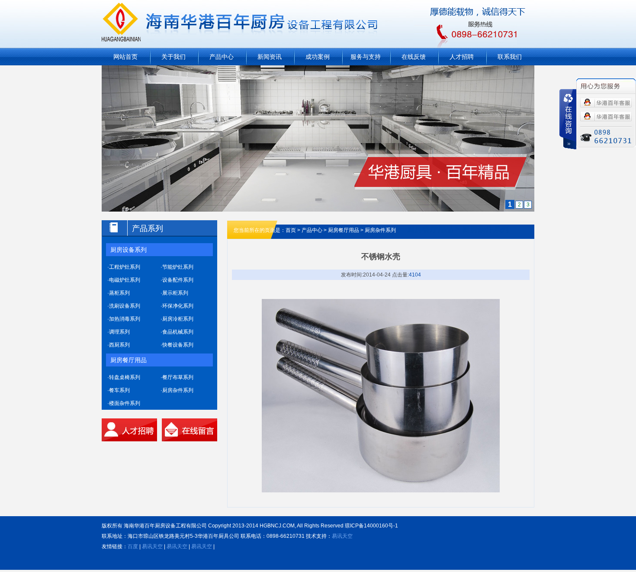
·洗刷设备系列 (123, 306)
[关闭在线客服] (567, 119)
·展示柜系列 (174, 293)
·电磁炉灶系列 (123, 280)
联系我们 (510, 56)
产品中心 (221, 56)
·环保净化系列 (177, 306)
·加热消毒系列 (123, 319)
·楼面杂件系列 (123, 403)
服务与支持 (365, 56)
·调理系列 (118, 332)
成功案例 (317, 56)
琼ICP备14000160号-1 (371, 526)
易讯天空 (342, 536)
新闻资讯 (269, 56)
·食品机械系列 (177, 332)
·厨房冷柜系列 (177, 319)
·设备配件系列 (177, 280)
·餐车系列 (118, 390)
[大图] (318, 70)
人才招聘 (462, 56)
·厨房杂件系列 (177, 390)
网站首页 (125, 56)
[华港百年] (606, 103)
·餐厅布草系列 (177, 377)
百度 (133, 546)
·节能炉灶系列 (177, 267)
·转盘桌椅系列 (123, 377)
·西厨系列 (118, 345)
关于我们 (173, 56)
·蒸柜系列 (118, 293)
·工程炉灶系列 (123, 267)
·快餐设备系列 (177, 345)
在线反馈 (414, 56)
